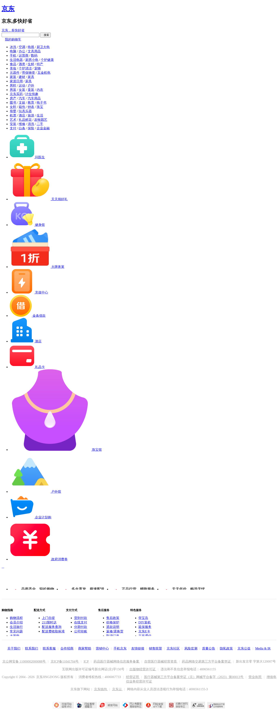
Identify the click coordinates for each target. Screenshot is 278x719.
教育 (31, 102)
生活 (40, 115)
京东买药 (16, 94)
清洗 (31, 124)
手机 (13, 55)
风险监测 (190, 648)
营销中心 (102, 648)
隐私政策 (226, 648)
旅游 (31, 115)
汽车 (22, 98)
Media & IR (263, 648)
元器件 (15, 72)
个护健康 (47, 60)
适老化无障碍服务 (198, 705)
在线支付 (80, 622)
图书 (13, 102)
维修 (22, 124)
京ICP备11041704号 (65, 661)
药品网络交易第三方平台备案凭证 (207, 661)
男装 (13, 89)
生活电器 (16, 60)
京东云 (117, 689)
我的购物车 (13, 39)
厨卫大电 (43, 47)
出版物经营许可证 (142, 669)
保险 (31, 128)
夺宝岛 (143, 618)
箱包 (22, 107)
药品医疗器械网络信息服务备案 (117, 661)
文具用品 (34, 51)
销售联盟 (155, 648)
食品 (13, 64)
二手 (40, 124)
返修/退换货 (114, 631)
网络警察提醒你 (86, 705)
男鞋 (13, 85)
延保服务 (144, 627)
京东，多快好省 (13, 30)
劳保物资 (28, 72)
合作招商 (66, 648)
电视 (31, 47)
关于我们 (13, 648)
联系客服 (49, 648)
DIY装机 (144, 622)
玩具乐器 (25, 111)
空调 (22, 47)
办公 (22, 51)
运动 (22, 85)
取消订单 (112, 636)
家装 (13, 77)
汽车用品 (34, 98)
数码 (34, 55)
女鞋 (13, 107)
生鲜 (31, 64)
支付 (13, 128)
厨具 (28, 81)
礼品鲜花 (25, 119)
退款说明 (112, 627)
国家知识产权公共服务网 (216, 705)
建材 (22, 77)
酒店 (22, 115)
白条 (22, 128)
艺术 (13, 119)
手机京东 (120, 648)
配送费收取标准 (53, 631)
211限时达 (49, 622)
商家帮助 (84, 648)
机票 (13, 115)
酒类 (22, 64)
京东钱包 (101, 689)
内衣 (40, 89)
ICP (86, 661)
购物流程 (16, 618)
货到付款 (80, 618)
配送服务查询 (51, 627)
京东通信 (144, 636)
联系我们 (31, 648)
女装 (22, 89)
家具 (31, 77)
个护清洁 (25, 68)
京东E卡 (144, 631)
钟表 (31, 107)
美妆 (13, 68)
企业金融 (43, 128)
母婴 (13, 111)
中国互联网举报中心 (132, 705)
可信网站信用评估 (63, 705)
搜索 (45, 34)
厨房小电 (31, 60)
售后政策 (112, 618)
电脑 (13, 51)
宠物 (37, 68)
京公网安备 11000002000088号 (24, 661)
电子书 (41, 102)
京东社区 (173, 648)
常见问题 (16, 631)
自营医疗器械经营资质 (161, 661)
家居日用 (16, 81)
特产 (40, 64)
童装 (31, 89)
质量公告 (208, 648)
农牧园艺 (40, 119)
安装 (13, 124)
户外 (31, 85)
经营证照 (133, 677)
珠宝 (40, 107)
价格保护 (112, 622)
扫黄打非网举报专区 (178, 705)
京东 (8, 8)
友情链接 (137, 648)
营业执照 (255, 677)
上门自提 (48, 618)
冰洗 (13, 47)
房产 (13, 98)
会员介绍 (16, 622)
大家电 (15, 636)
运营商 (23, 55)
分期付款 (80, 627)
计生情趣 (31, 94)
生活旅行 (16, 627)
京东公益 (244, 648)
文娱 (22, 102)
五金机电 (43, 72)
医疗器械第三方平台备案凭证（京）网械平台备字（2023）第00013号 (194, 677)
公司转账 (80, 631)
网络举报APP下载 (155, 705)
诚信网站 (109, 705)
